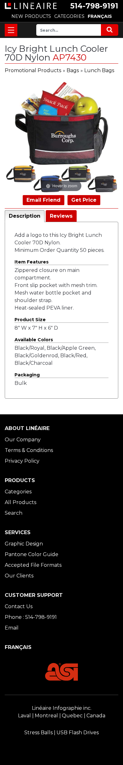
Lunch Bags (99, 70)
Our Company (23, 440)
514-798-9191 (94, 6)
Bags (73, 70)
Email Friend (43, 200)
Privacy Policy (22, 461)
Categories (18, 492)
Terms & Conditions (29, 450)
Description (24, 216)
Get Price (84, 200)
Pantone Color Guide (31, 554)
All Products (20, 502)
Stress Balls (38, 733)
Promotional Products (33, 70)
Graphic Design (24, 544)
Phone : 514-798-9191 (31, 617)
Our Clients (19, 576)
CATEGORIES (69, 16)
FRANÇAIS (100, 16)
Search (13, 513)
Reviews (61, 216)
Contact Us (18, 606)
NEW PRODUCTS (31, 16)
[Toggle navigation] (11, 30)
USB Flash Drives (77, 733)
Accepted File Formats (33, 565)
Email (12, 628)
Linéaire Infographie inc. (61, 708)
